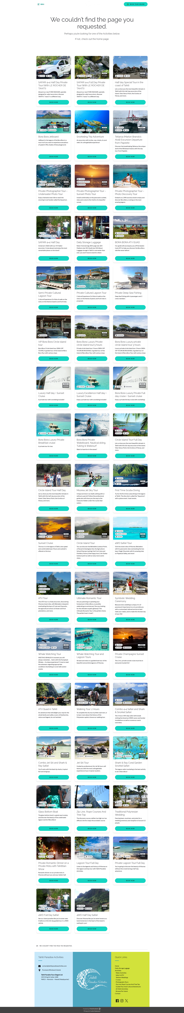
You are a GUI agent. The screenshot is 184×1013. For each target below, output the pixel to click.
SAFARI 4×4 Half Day (49, 242)
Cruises (118, 980)
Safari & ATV (120, 975)
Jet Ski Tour (83, 762)
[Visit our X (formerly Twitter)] (126, 1000)
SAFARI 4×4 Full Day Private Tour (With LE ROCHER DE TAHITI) (91, 85)
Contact (117, 993)
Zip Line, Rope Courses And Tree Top (128, 984)
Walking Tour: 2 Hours (88, 709)
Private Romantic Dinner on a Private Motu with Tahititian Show (53, 866)
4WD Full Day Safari (48, 915)
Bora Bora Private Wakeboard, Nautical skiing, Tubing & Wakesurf (91, 442)
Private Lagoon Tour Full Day (130, 863)
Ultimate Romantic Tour (89, 598)
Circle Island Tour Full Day (128, 439)
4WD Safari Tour (123, 543)
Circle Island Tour (86, 543)
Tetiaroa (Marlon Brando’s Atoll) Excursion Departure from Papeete (128, 139)
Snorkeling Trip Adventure (90, 136)
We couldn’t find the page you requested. (56, 946)
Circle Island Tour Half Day (52, 490)
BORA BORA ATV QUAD (127, 242)
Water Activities (121, 973)
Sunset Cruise (45, 543)
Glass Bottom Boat (48, 811)
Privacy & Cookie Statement (92, 1011)
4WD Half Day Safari (87, 915)
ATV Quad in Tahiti (47, 709)
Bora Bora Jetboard (48, 136)
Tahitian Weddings (122, 977)
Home (117, 966)
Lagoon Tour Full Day (88, 863)
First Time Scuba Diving (127, 490)
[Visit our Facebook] (117, 1000)
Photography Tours (122, 982)
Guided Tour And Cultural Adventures (128, 986)
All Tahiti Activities (122, 989)
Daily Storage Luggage (89, 242)
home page (103, 39)
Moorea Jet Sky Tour (87, 490)
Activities (118, 970)
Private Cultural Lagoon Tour (91, 292)
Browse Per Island (122, 991)
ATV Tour (43, 598)
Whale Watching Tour (49, 654)
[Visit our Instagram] (121, 1000)
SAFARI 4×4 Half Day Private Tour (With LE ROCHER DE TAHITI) (52, 85)
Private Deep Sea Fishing (128, 292)
